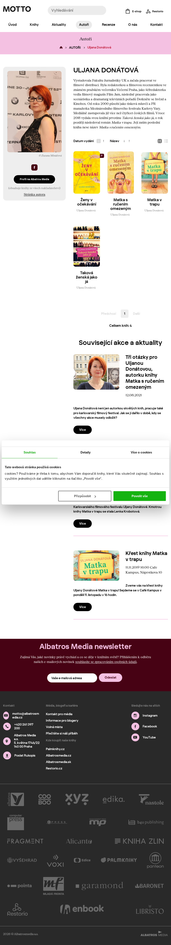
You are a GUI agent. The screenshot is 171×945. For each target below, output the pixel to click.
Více (82, 430)
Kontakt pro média (59, 714)
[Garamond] (100, 886)
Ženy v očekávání (86, 202)
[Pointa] (19, 886)
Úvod (12, 25)
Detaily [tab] (85, 452)
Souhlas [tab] (30, 452)
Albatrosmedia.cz (58, 755)
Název (114, 141)
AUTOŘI (75, 48)
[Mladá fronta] (53, 886)
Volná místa (54, 727)
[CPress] (56, 822)
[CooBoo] (44, 799)
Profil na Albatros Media (34, 179)
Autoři (84, 25)
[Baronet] (149, 886)
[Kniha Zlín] (139, 841)
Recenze (108, 25)
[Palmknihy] (119, 860)
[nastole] (151, 799)
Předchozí (108, 314)
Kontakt (156, 25)
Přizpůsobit (82, 496)
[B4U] (146, 822)
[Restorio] (17, 909)
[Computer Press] (15, 822)
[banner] (17, 10)
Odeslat (110, 677)
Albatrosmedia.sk (58, 762)
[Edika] (114, 799)
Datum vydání (83, 141)
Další (136, 314)
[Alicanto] (79, 841)
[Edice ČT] (82, 860)
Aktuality (59, 25)
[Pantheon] (155, 860)
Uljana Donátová (86, 210)
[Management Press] (97, 822)
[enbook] (82, 909)
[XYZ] (77, 799)
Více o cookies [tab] (141, 452)
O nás (132, 25)
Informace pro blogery (62, 720)
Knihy (34, 25)
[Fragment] (25, 841)
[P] (86, 172)
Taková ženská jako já (86, 277)
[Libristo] (150, 909)
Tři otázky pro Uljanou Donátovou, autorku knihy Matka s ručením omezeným (145, 372)
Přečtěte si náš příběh (62, 733)
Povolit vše (140, 496)
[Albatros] (15, 799)
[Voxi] (55, 860)
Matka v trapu (154, 202)
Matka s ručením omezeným (120, 204)
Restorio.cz (54, 768)
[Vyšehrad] (22, 860)
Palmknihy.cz (55, 749)
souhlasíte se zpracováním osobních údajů (106, 662)
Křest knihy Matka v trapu (146, 556)
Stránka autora (34, 194)
